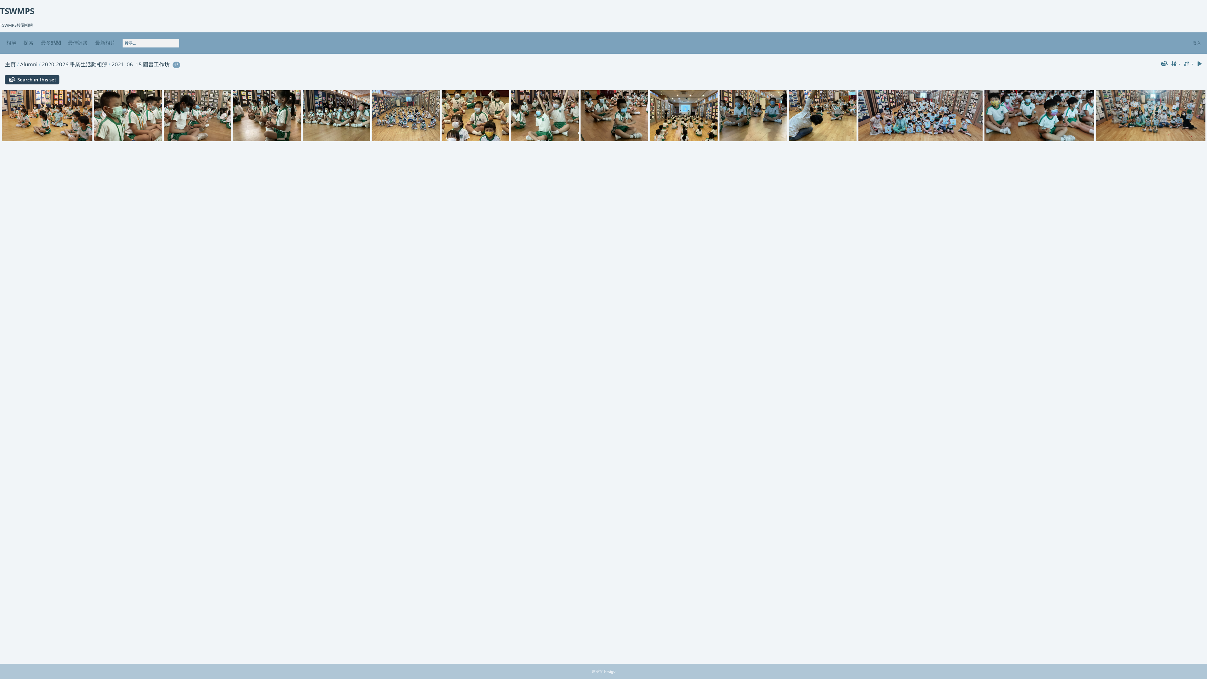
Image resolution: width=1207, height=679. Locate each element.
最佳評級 (78, 42)
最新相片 (105, 42)
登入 (1197, 43)
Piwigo (609, 671)
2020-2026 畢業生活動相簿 (74, 64)
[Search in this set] (1163, 64)
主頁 (10, 64)
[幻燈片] (1199, 64)
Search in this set (36, 79)
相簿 (11, 42)
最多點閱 (51, 42)
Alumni (28, 64)
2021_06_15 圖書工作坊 (141, 64)
